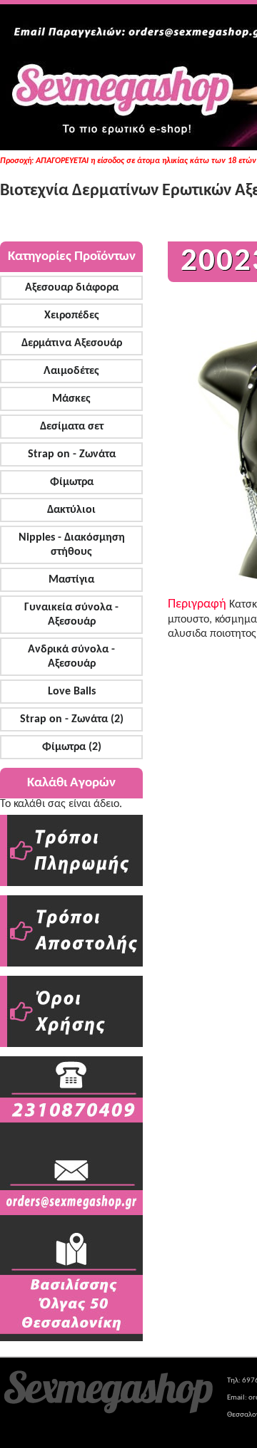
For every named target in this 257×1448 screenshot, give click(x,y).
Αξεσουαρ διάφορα (72, 287)
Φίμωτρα (72, 482)
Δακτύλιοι (71, 510)
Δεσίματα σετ (72, 426)
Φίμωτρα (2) (71, 747)
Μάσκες (71, 399)
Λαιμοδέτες (71, 371)
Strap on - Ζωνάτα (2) (72, 719)
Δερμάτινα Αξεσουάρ (71, 343)
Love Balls (72, 691)
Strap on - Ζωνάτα (72, 454)
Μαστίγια (71, 579)
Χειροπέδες (71, 315)
